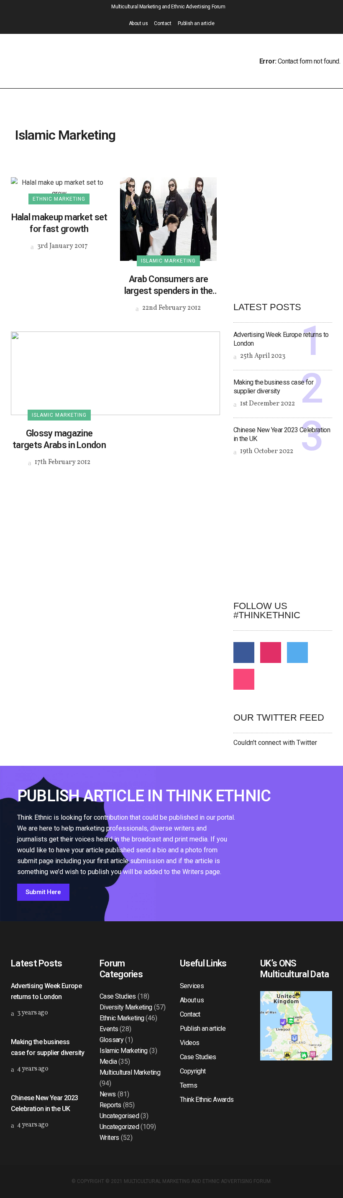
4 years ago (32, 1068)
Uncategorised (119, 1116)
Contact (162, 23)
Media (108, 1061)
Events (109, 1029)
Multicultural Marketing (130, 1072)
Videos (189, 1043)
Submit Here (43, 892)
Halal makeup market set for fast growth (59, 223)
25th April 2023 (262, 356)
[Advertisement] (288, 528)
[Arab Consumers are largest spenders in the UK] (168, 218)
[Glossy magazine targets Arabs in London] (115, 373)
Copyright (193, 1071)
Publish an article (196, 23)
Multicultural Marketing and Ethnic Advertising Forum (197, 1181)
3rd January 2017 (62, 246)
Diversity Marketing (126, 1007)
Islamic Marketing (124, 1051)
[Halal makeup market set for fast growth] (59, 187)
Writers (109, 1138)
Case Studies (118, 996)
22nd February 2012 (171, 308)
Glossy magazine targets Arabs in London (59, 439)
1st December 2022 (267, 403)
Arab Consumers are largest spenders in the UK (168, 285)
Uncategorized (119, 1127)
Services (192, 986)
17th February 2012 (61, 462)
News (108, 1094)
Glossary (111, 1040)
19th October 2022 (266, 451)
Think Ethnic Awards (207, 1100)
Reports (110, 1105)
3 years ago (32, 1012)
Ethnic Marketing (122, 1018)
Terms (188, 1085)
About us (138, 23)
